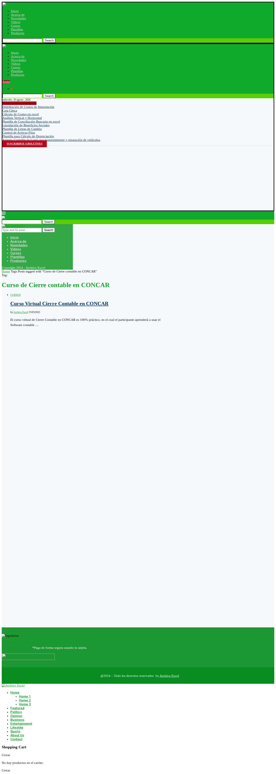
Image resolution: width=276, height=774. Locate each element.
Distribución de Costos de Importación (28, 107)
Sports (15, 731)
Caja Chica (9, 110)
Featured (17, 708)
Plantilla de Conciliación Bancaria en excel (31, 121)
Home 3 (25, 704)
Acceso (6, 81)
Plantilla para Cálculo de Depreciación (28, 136)
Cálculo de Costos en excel (20, 114)
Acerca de (18, 14)
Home (6, 271)
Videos (15, 22)
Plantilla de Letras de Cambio (22, 129)
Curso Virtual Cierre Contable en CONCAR (59, 303)
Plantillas (17, 29)
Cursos (15, 25)
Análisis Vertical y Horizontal (22, 118)
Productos (17, 33)
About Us (17, 735)
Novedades (18, 18)
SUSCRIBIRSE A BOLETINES (24, 143)
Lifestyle (16, 728)
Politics (16, 712)
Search (49, 40)
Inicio (15, 11)
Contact (16, 739)
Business (17, 720)
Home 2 (25, 700)
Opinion (16, 716)
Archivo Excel (20, 312)
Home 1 (25, 696)
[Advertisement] (138, 178)
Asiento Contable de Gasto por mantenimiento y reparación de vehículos (51, 140)
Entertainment (21, 724)
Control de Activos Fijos (18, 132)
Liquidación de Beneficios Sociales (26, 125)
